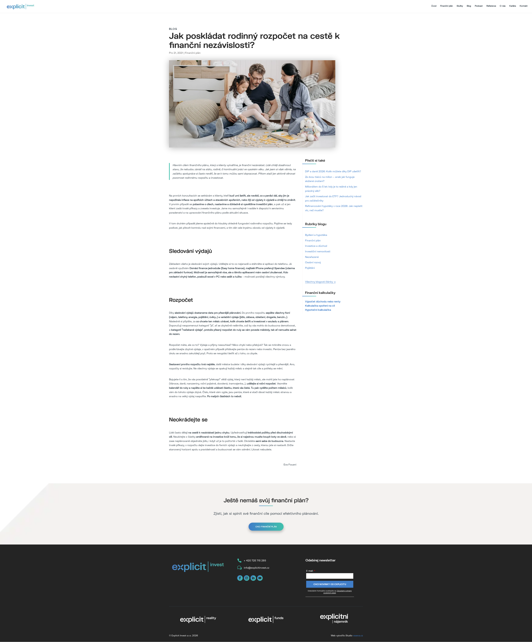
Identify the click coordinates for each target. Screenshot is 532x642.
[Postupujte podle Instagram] (246, 578)
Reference (491, 6)
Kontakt (524, 6)
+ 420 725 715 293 (255, 560)
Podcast (479, 6)
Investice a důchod (316, 245)
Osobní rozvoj (313, 262)
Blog (469, 6)
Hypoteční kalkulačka (318, 309)
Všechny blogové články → (320, 281)
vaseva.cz (358, 635)
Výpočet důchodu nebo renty (322, 301)
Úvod (433, 6)
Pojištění (310, 267)
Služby (460, 6)
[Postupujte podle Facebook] (240, 578)
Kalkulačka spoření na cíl (320, 305)
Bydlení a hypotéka (316, 234)
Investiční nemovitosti (317, 251)
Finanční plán (446, 6)
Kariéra (512, 6)
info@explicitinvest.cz (256, 567)
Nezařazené (312, 256)
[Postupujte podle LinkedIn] (253, 578)
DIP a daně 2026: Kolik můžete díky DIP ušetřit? (333, 171)
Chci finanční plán (266, 527)
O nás (503, 6)
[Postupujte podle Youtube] (260, 578)
